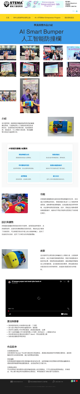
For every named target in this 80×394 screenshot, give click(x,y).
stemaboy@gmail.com (18, 381)
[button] (77, 11)
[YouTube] (77, 381)
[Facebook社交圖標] (74, 381)
